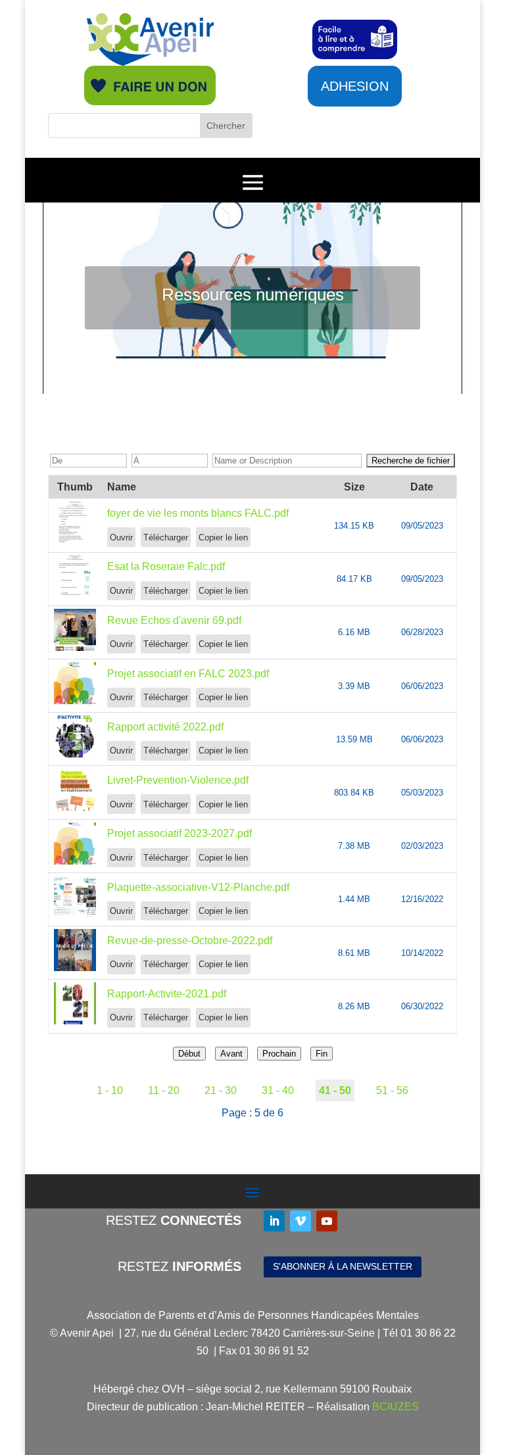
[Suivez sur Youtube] (326, 1220)
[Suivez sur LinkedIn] (274, 1220)
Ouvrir (121, 537)
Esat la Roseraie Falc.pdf (166, 566)
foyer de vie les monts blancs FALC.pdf (198, 513)
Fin (321, 1054)
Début (189, 1054)
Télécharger (165, 537)
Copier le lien (223, 537)
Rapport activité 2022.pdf (165, 726)
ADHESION (355, 86)
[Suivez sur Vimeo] (300, 1220)
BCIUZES (395, 1406)
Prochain (279, 1054)
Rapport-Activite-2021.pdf (166, 993)
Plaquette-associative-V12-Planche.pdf (198, 887)
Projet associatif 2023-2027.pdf (179, 833)
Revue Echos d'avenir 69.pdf (174, 620)
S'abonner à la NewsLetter (342, 1266)
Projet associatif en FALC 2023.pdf (188, 673)
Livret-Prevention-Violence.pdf (178, 780)
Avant (231, 1054)
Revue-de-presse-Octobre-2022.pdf (189, 940)
